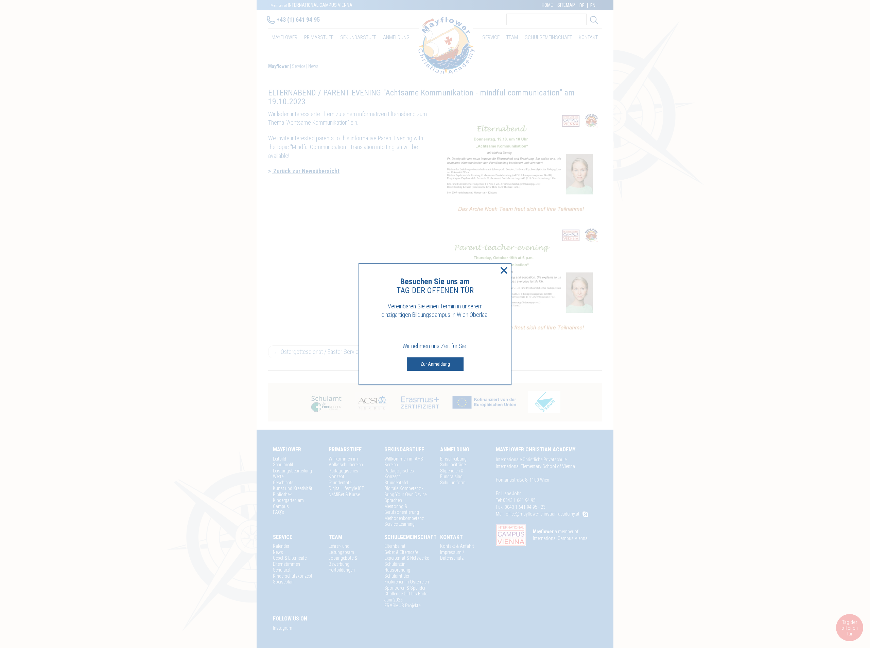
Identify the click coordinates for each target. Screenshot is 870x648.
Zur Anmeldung (435, 364)
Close (504, 270)
